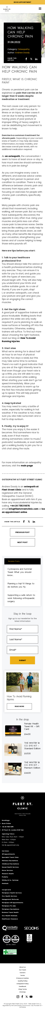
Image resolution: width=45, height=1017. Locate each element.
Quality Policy (22, 981)
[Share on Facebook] (26, 59)
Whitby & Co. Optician (10, 880)
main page (27, 465)
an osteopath (12, 156)
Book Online (6, 823)
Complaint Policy (22, 984)
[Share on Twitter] (31, 59)
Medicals (5, 883)
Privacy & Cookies (22, 978)
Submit (22, 660)
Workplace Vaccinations (10, 909)
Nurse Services (7, 870)
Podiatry (5, 877)
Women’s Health (8, 874)
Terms (22, 975)
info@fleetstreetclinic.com (23, 508)
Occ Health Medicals (9, 916)
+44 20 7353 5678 (20, 505)
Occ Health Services (9, 896)
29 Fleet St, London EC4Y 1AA (13, 830)
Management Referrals (10, 899)
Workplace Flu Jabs (9, 906)
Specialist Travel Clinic (10, 857)
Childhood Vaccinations (10, 864)
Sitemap (22, 992)
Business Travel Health (10, 912)
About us (22, 967)
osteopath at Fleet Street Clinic (20, 488)
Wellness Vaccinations (10, 860)
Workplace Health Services (12, 893)
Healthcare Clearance (10, 919)
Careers (22, 973)
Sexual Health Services (10, 867)
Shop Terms (22, 989)
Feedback (22, 986)
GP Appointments (8, 854)
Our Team (22, 970)
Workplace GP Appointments (12, 902)
